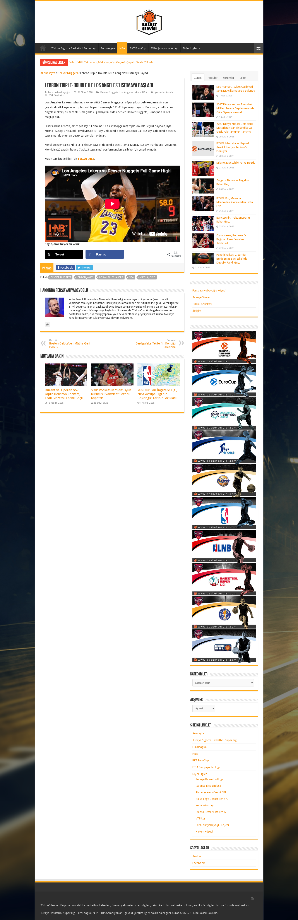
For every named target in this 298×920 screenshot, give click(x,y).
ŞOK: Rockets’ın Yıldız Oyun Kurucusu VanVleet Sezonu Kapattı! (111, 394)
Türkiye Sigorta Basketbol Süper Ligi (73, 48)
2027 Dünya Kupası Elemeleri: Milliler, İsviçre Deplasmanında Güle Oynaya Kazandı (235, 108)
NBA (122, 48)
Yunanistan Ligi (205, 805)
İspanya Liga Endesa (208, 785)
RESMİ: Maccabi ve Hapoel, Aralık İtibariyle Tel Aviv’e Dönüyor (233, 147)
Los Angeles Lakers (130, 92)
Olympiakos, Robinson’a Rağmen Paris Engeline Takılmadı (231, 239)
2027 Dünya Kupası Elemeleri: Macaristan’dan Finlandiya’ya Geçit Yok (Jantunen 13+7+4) (234, 127)
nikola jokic (147, 277)
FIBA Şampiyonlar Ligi (164, 48)
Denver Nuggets (68, 73)
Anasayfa (43, 47)
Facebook (198, 863)
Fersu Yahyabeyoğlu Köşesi (209, 290)
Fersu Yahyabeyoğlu (59, 92)
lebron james (85, 277)
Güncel (198, 77)
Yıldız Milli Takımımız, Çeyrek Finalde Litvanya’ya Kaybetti (105, 62)
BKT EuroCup (138, 48)
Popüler (213, 77)
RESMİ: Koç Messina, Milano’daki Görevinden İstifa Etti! (234, 202)
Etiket (243, 77)
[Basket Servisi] (149, 21)
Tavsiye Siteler (201, 297)
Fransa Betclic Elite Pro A (211, 812)
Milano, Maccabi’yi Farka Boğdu (235, 162)
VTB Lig (200, 818)
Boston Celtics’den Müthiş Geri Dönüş (69, 344)
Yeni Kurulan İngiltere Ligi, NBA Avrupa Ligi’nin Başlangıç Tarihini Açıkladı (157, 394)
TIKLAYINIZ (86, 158)
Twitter (196, 856)
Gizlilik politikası (202, 304)
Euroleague (108, 48)
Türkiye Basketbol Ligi (209, 779)
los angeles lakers (111, 277)
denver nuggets (61, 277)
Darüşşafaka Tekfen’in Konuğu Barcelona (155, 344)
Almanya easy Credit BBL (211, 792)
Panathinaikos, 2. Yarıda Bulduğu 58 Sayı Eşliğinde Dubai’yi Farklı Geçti (231, 258)
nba (131, 277)
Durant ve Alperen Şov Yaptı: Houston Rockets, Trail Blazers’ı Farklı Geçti (64, 394)
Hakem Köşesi (204, 831)
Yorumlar (228, 77)
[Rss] (252, 898)
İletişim (196, 310)
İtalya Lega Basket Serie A (212, 798)
